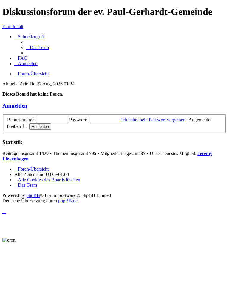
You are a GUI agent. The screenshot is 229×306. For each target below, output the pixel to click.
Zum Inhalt (12, 26)
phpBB (33, 195)
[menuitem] (37, 47)
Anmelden (14, 105)
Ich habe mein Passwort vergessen (153, 119)
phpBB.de (68, 200)
